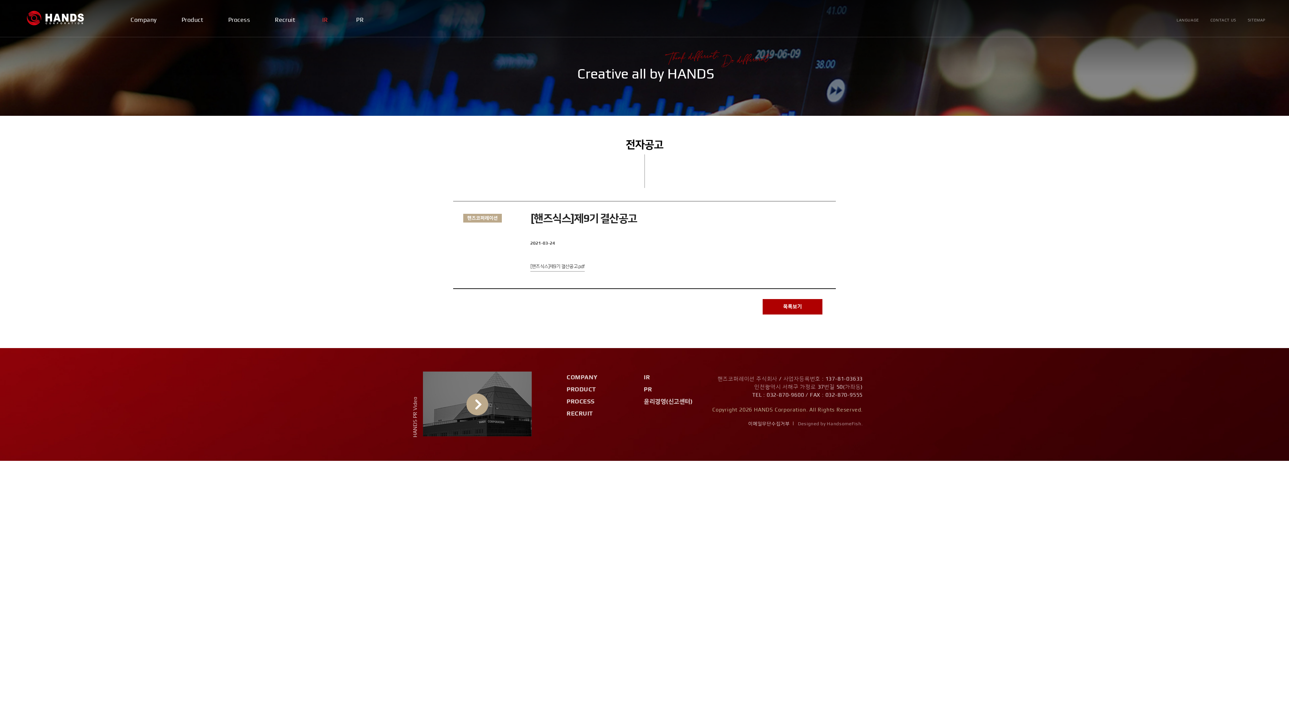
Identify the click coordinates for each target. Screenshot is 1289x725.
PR (360, 20)
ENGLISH (1188, 63)
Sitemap (1257, 20)
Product (192, 20)
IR (325, 20)
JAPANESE (1190, 75)
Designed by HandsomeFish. (830, 424)
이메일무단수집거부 (769, 424)
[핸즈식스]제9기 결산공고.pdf (557, 266)
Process (239, 20)
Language (1188, 20)
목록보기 (792, 306)
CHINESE (1188, 86)
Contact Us (1223, 20)
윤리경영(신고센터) (668, 402)
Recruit (285, 20)
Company (144, 20)
